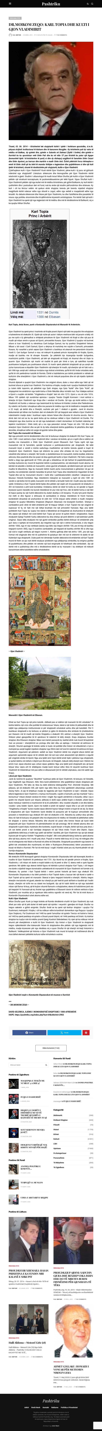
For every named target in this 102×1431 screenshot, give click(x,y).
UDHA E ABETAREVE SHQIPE (34, 1197)
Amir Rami (55, 1426)
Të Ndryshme (58, 1163)
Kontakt (46, 1407)
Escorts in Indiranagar (62, 1092)
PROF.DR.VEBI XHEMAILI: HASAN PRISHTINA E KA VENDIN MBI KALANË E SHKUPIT (28, 1273)
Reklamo (54, 1407)
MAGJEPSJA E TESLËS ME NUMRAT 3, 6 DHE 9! (33, 1081)
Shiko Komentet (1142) (51, 1048)
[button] (10, 3)
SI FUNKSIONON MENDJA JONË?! (33, 1131)
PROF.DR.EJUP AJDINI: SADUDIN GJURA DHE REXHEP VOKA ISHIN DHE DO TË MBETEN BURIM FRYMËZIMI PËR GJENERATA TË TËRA (73, 1279)
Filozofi (56, 1125)
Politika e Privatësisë (69, 1407)
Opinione (57, 1148)
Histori (56, 1130)
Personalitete (15, 18)
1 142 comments (61, 35)
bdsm (55, 1073)
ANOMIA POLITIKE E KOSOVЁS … (31, 1167)
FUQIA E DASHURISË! (31, 1097)
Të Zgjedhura (58, 1167)
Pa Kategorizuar (59, 1153)
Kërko (46, 1065)
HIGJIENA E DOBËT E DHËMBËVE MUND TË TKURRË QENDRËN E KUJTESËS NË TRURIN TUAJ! (34, 1114)
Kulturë (56, 1139)
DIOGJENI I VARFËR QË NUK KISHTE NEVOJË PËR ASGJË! (34, 1146)
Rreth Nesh (35, 1407)
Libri (55, 1144)
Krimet (56, 1134)
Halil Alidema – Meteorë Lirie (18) (27, 1342)
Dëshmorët (57, 1115)
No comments (37, 1288)
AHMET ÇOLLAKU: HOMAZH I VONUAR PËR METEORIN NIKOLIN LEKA (71, 1369)
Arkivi (26, 1407)
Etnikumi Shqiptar (60, 1120)
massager (57, 1101)
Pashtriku (51, 3)
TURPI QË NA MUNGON (32, 1182)
